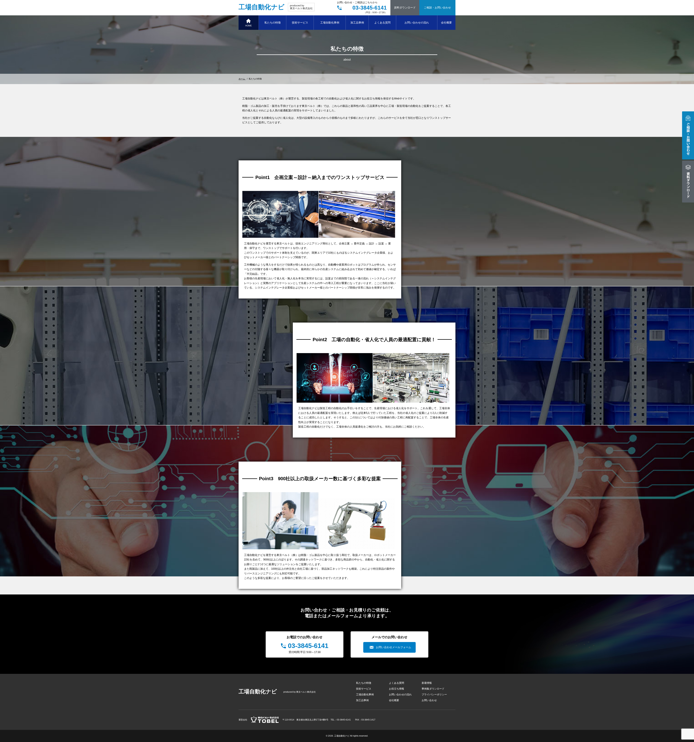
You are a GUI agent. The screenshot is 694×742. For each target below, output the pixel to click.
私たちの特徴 (272, 22)
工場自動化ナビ (261, 7)
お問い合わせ (429, 700)
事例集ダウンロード (433, 688)
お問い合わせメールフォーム (393, 647)
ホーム (242, 79)
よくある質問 (382, 22)
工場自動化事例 (329, 22)
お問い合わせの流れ (416, 22)
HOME (248, 25)
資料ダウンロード (405, 7)
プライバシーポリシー (434, 694)
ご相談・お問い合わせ (437, 7)
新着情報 (427, 682)
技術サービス (300, 22)
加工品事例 (357, 22)
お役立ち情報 (396, 688)
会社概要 (446, 22)
